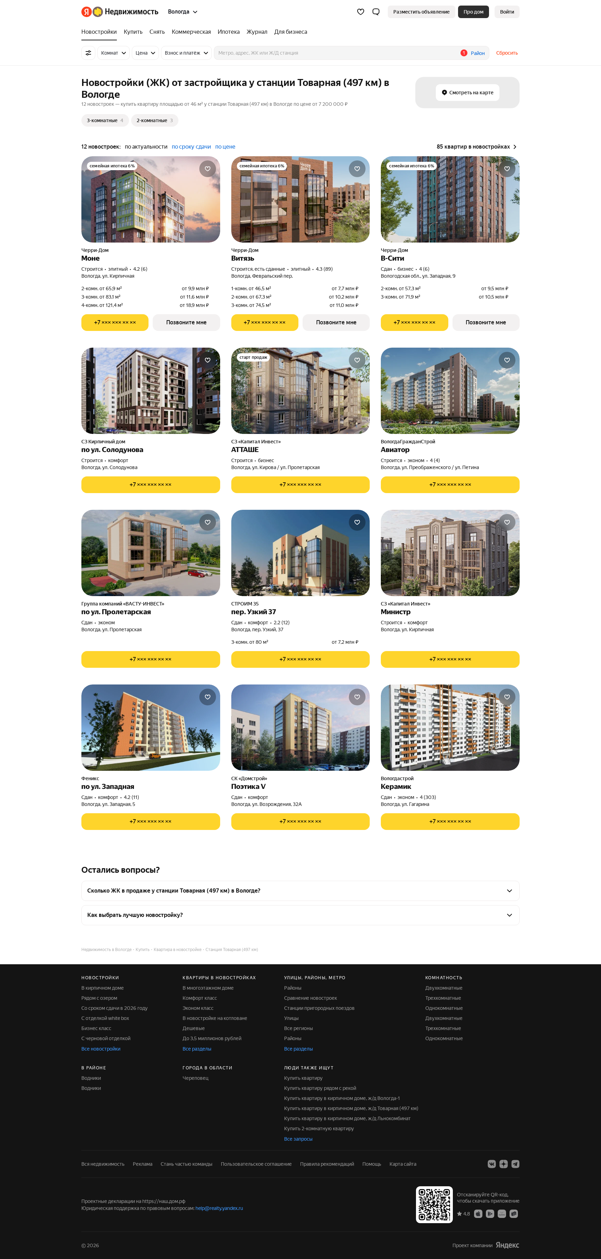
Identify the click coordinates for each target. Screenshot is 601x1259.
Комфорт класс (200, 998)
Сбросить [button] (507, 53)
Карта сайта (403, 1164)
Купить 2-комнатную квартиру (319, 1128)
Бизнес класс (96, 1028)
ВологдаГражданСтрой (408, 441)
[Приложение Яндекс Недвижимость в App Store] (478, 1213)
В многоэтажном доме (208, 988)
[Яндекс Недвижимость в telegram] (515, 1164)
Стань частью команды (187, 1164)
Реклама (142, 1164)
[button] (376, 12)
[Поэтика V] (300, 727)
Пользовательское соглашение (256, 1164)
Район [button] (478, 53)
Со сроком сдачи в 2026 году (114, 1008)
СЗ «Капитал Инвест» (256, 441)
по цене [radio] (225, 146)
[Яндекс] (507, 1245)
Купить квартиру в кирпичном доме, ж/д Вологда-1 (342, 1098)
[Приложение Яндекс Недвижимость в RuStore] (514, 1213)
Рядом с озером (99, 998)
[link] (507, 12)
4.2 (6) (140, 269)
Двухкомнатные (444, 988)
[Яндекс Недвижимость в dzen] (503, 1164)
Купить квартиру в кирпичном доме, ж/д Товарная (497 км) (351, 1108)
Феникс (90, 778)
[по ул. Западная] (150, 727)
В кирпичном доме (102, 988)
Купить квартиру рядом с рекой (320, 1088)
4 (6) (424, 269)
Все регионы (298, 1028)
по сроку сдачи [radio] (191, 146)
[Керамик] (450, 727)
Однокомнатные (444, 1008)
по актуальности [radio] (146, 146)
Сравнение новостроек (310, 998)
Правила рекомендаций (327, 1164)
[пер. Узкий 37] (300, 553)
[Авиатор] (450, 391)
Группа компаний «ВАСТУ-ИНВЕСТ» (122, 604)
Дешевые (194, 1028)
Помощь (371, 1164)
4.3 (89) (324, 269)
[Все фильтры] (88, 53)
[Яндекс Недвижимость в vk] (492, 1164)
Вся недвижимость (103, 1164)
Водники (91, 1078)
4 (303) (428, 797)
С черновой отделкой (105, 1038)
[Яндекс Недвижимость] (119, 12)
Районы (293, 988)
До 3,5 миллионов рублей (212, 1038)
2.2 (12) (282, 622)
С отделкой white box (105, 1018)
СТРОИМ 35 (245, 604)
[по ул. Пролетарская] (150, 553)
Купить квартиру (303, 1078)
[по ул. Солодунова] (150, 391)
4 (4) (435, 460)
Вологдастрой (397, 778)
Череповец (195, 1078)
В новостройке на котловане (215, 1018)
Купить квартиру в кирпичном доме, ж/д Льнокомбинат (347, 1118)
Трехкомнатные (443, 998)
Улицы (291, 1018)
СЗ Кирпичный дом (103, 441)
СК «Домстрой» (249, 778)
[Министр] (450, 553)
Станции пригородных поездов (319, 1008)
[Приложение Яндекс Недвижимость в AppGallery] (502, 1213)
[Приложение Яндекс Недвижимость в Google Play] (490, 1213)
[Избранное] (360, 12)
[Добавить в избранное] (207, 168)
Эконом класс (198, 1008)
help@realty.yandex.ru (219, 1208)
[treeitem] (100, 32)
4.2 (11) (131, 797)
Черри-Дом (95, 250)
